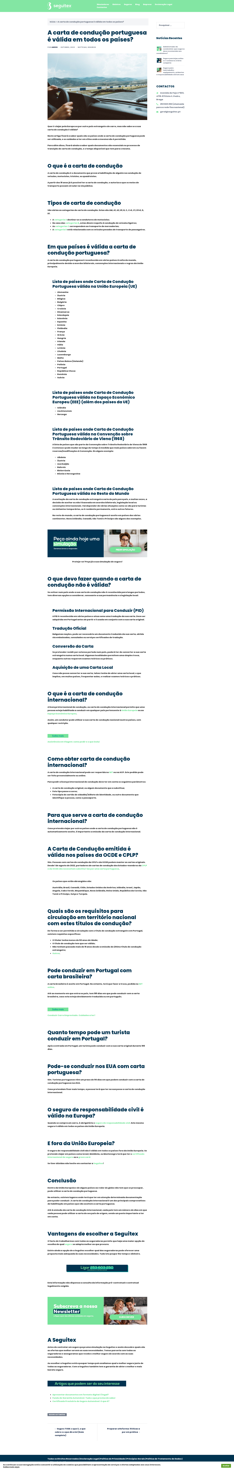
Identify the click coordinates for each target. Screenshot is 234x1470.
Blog (137, 4)
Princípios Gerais (136, 1458)
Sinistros (116, 4)
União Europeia (129, 710)
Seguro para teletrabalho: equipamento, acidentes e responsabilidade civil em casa (170, 71)
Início (53, 21)
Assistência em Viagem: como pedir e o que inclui (74, 741)
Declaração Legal (163, 4)
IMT (111, 772)
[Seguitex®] (60, 5)
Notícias (82, 47)
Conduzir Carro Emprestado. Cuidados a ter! (71, 1015)
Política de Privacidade (112, 1458)
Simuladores (103, 4)
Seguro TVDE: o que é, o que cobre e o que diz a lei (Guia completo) (70, 1432)
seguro (68, 1244)
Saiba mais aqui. (11, 1467)
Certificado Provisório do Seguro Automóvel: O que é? (80, 1401)
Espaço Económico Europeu (62, 713)
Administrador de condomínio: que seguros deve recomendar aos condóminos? (170, 50)
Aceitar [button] (226, 1466)
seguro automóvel (57, 1415)
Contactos (102, 7)
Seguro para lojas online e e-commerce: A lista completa (173, 60)
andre (55, 47)
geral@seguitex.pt (170, 111)
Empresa (147, 4)
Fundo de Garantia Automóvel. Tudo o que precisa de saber (84, 1398)
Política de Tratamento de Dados (163, 1458)
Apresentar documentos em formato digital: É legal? (80, 1394)
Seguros (128, 4)
